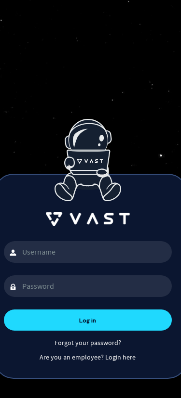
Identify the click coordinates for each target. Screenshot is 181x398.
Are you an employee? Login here (88, 357)
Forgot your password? (88, 342)
